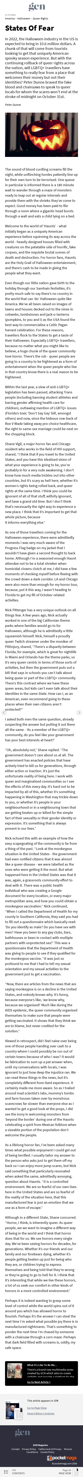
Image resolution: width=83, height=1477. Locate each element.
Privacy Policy (29, 1449)
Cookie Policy (47, 1452)
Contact (15, 1449)
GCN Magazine (40, 1445)
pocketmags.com (63, 1463)
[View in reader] (12, 1418)
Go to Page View (37, 1408)
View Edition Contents (40, 1413)
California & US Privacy (49, 1449)
